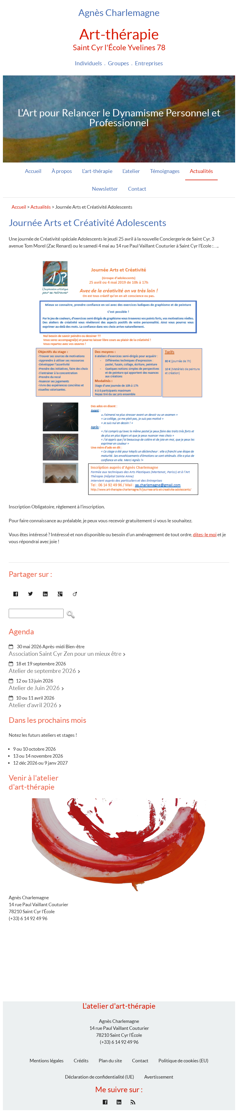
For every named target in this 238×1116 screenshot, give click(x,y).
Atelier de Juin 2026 (34, 688)
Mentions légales (47, 1060)
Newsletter (105, 189)
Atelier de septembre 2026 (42, 671)
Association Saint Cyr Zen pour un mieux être (65, 654)
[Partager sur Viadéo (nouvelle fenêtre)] (75, 594)
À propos (62, 171)
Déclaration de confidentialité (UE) (99, 1076)
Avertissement (158, 1076)
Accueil (33, 171)
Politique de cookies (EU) (183, 1060)
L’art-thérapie (97, 171)
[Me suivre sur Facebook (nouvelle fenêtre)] (105, 1102)
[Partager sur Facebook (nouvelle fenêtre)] (16, 594)
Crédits (81, 1060)
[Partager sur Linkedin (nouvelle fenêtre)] (45, 594)
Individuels (88, 63)
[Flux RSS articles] (133, 1102)
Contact (137, 189)
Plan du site (110, 1060)
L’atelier (131, 171)
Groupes (118, 63)
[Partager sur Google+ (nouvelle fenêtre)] (60, 594)
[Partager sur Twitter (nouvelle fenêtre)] (30, 594)
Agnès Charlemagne (119, 13)
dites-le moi (205, 534)
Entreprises (149, 63)
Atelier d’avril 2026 (33, 705)
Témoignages (165, 171)
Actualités (201, 171)
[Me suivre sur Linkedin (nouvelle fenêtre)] (119, 1102)
